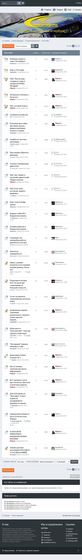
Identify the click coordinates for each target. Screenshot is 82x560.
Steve (57, 414)
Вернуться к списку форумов (12, 477)
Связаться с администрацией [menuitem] (28, 550)
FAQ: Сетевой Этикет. (19, 106)
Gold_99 (14, 168)
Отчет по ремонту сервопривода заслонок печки (20, 299)
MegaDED (13, 322)
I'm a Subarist (48, 540)
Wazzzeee (58, 262)
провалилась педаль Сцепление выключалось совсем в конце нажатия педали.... (19, 315)
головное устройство (19, 115)
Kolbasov (13, 63)
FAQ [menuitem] (69, 10)
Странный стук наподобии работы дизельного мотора (18, 240)
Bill (11, 117)
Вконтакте (47, 532)
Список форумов (17, 515)
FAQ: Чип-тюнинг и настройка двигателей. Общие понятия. (19, 177)
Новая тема (9, 46)
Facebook (47, 535)
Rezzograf (13, 256)
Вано (56, 175)
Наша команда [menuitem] (9, 550)
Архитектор (59, 344)
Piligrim (12, 88)
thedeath (13, 72)
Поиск (19, 3)
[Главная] (41, 26)
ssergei (57, 114)
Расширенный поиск (23, 3)
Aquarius (13, 207)
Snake (14, 360)
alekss (14, 195)
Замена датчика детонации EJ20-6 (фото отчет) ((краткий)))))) (20, 450)
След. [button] (78, 46)
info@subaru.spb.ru (50, 542)
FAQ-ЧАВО (8, 53)
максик (12, 290)
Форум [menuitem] (60, 10)
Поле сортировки (33, 461)
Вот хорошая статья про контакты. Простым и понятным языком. (20, 382)
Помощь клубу (72, 541)
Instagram (47, 537)
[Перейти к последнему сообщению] (61, 58)
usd (11, 272)
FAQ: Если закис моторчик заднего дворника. (17, 191)
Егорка (57, 280)
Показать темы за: (10, 461)
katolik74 (58, 447)
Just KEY (13, 335)
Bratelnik (13, 348)
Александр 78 (16, 421)
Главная (48, 10)
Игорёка (13, 454)
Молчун (12, 157)
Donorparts (59, 251)
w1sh (13, 303)
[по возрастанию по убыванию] (63, 461)
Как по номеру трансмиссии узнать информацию (18, 368)
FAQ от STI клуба (17, 70)
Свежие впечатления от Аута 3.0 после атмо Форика (20, 416)
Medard (12, 245)
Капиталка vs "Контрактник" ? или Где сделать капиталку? (20, 331)
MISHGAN (58, 296)
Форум (70, 531)
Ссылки (78, 10)
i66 (56, 237)
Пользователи (72, 538)
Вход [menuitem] (79, 3)
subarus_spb (14, 144)
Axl (56, 152)
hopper (57, 58)
